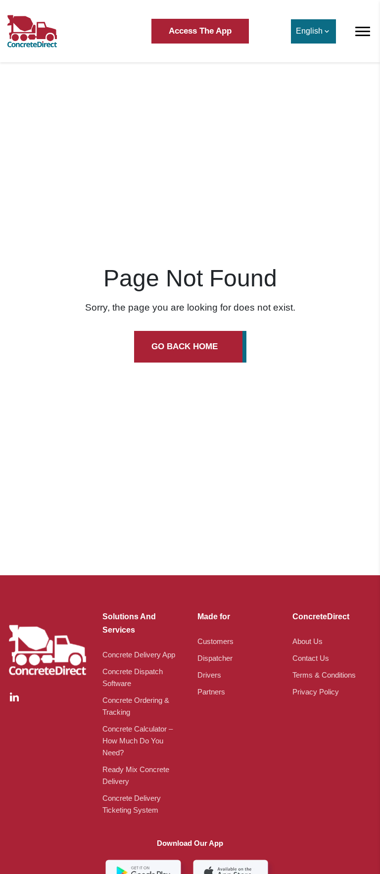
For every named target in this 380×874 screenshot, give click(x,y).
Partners (211, 692)
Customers (215, 641)
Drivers (209, 675)
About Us (307, 641)
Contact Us (310, 658)
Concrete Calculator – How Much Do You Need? (137, 741)
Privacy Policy (315, 692)
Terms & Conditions (324, 675)
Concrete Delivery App (138, 654)
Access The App (200, 31)
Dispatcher (215, 658)
